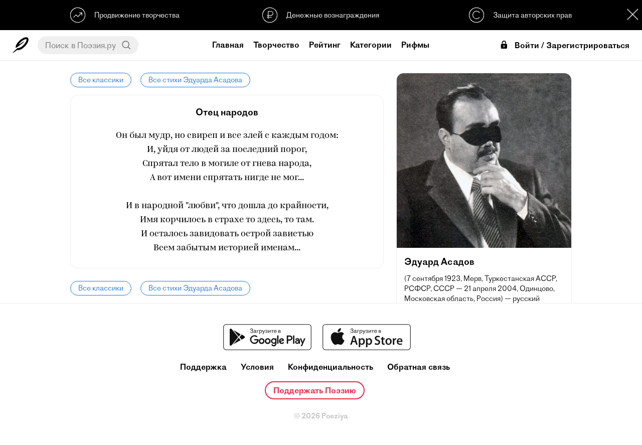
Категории (371, 45)
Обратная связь (418, 367)
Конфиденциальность (330, 367)
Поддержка (203, 367)
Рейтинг (325, 45)
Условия (257, 367)
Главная (228, 45)
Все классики (100, 79)
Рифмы (415, 45)
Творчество (276, 45)
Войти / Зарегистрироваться (572, 45)
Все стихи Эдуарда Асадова (195, 79)
